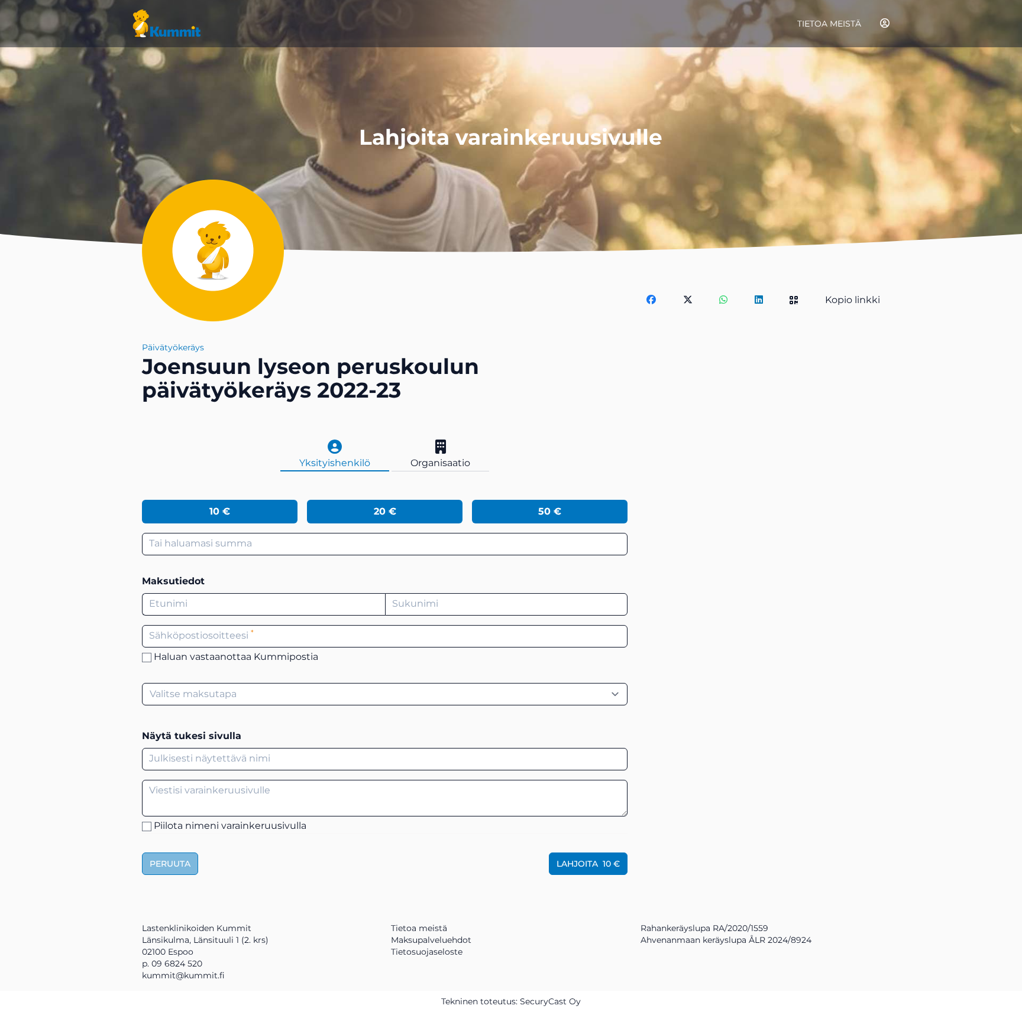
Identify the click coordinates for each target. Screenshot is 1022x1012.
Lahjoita (588, 863)
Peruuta (170, 863)
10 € (219, 511)
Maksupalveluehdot (431, 940)
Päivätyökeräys (173, 347)
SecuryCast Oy (550, 1001)
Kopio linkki (852, 299)
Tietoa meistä (829, 23)
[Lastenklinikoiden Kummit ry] (166, 23)
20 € (385, 511)
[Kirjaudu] (885, 23)
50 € (549, 511)
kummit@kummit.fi (183, 975)
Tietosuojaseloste (427, 951)
